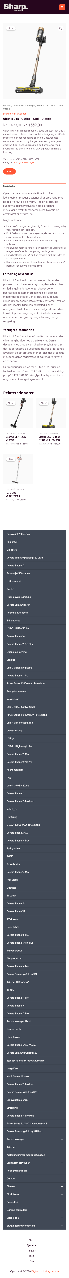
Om (32, 1261)
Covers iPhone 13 (16, 565)
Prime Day (12, 879)
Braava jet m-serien (17, 1100)
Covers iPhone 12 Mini (18, 754)
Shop (31, 1240)
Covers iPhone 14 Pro (18, 997)
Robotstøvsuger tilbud (18, 1021)
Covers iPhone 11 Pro (17, 675)
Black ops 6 (35, 1218)
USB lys (10, 738)
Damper (11, 1178)
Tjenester (32, 1245)
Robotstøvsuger (35, 1139)
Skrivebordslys (14, 950)
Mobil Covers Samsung (19, 597)
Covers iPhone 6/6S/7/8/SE (21, 1045)
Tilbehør (11, 1147)
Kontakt (32, 1250)
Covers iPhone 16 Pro (18, 966)
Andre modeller (15, 769)
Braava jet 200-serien (18, 534)
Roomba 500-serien (17, 612)
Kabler (10, 589)
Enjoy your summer (17, 652)
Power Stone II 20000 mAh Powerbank (27, 1123)
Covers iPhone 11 (15, 793)
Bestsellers (12, 1202)
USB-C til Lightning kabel (19, 667)
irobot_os (12, 809)
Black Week (35, 1194)
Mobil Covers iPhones (18, 1076)
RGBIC (10, 856)
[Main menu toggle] (62, 7)
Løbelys (11, 659)
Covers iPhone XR (16, 911)
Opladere (12, 549)
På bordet (12, 542)
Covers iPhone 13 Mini (18, 872)
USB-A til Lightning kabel (19, 746)
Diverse (35, 1186)
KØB (9, 171)
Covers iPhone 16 (15, 1005)
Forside (7, 105)
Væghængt (13, 699)
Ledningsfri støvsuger (35, 1163)
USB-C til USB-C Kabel (18, 628)
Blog (31, 1255)
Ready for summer (17, 691)
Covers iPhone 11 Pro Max (20, 644)
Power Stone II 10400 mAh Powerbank (27, 714)
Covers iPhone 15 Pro (18, 934)
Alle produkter (14, 958)
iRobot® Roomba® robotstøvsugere (25, 1060)
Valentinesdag (14, 730)
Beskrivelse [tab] (9, 186)
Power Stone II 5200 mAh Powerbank (26, 683)
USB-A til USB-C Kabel (18, 785)
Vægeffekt (12, 1068)
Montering (12, 817)
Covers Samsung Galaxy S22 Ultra (25, 557)
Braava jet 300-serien (18, 573)
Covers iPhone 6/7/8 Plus (20, 942)
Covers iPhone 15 (16, 903)
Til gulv (10, 989)
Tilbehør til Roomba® (18, 982)
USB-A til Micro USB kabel (20, 722)
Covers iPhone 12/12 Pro (19, 762)
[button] (61, 28)
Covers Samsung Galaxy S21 (22, 974)
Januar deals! (14, 1029)
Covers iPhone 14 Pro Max (20, 1115)
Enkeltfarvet (13, 620)
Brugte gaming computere (35, 1226)
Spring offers (13, 848)
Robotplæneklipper (17, 1170)
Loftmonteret (14, 581)
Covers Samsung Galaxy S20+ (23, 1092)
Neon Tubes (13, 927)
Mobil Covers (13, 1037)
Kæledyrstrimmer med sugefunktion (26, 1155)
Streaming (12, 1107)
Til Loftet (11, 895)
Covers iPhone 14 (16, 636)
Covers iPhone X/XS (17, 832)
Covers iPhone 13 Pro (18, 1013)
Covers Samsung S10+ (18, 604)
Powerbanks (13, 864)
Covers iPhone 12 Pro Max (20, 1084)
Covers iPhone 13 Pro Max (20, 801)
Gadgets (11, 887)
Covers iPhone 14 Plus (18, 840)
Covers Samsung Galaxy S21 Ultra (24, 1131)
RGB (9, 777)
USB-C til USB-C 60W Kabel (21, 707)
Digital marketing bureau (45, 1271)
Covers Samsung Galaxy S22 (22, 1052)
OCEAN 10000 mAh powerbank (23, 824)
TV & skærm (13, 919)
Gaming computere (35, 1210)
